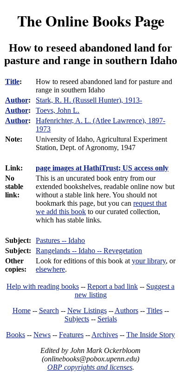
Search (49, 310)
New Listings (87, 310)
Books (15, 335)
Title (12, 81)
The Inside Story (150, 335)
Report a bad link (112, 286)
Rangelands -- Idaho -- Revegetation (89, 251)
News (42, 335)
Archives (104, 335)
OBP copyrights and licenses (89, 367)
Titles (154, 310)
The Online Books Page (90, 21)
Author (16, 100)
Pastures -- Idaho (60, 240)
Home (22, 310)
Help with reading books (42, 286)
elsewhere (50, 269)
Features (71, 335)
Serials (107, 319)
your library (149, 261)
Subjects (77, 319)
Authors (126, 310)
